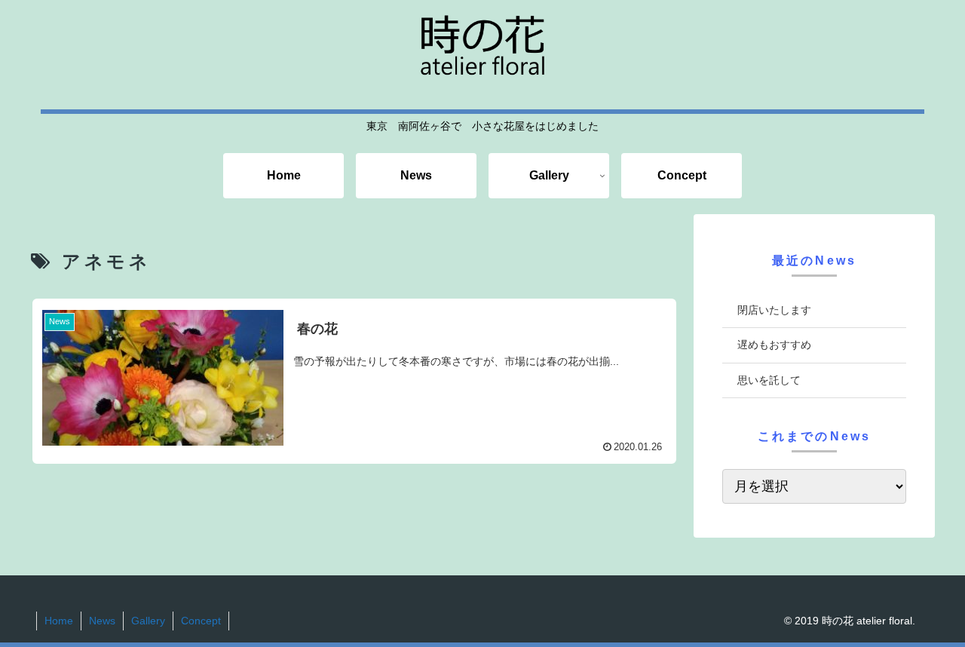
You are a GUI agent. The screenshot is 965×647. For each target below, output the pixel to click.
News (102, 621)
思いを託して (769, 380)
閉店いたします (774, 310)
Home (58, 621)
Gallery (148, 621)
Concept (201, 621)
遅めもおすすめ (774, 345)
